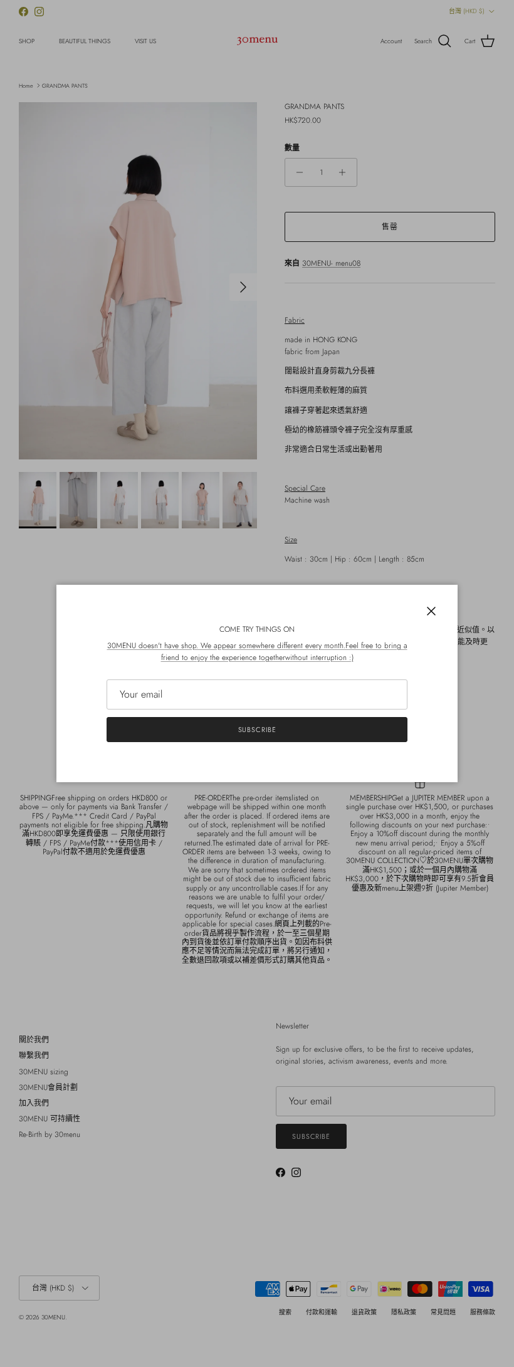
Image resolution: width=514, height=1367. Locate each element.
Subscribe (257, 730)
